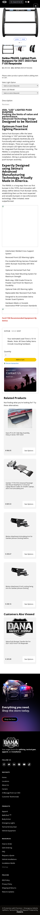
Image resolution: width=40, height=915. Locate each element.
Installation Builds (8, 863)
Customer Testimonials (10, 797)
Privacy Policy (7, 884)
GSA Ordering (7, 848)
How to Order (7, 844)
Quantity (7, 351)
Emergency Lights (8, 823)
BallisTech (6, 815)
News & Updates (8, 892)
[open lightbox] (20, 22)
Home (4, 777)
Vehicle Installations (9, 859)
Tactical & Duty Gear (9, 827)
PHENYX (20, 912)
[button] (27, 2)
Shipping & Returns (9, 888)
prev (17, 39)
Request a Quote (8, 855)
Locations (5, 781)
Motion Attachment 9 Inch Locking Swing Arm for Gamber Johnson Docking (19, 587)
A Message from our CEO (11, 793)
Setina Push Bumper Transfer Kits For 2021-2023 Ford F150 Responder (18, 642)
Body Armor (6, 819)
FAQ (3, 852)
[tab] (7, 101)
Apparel (5, 811)
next (23, 39)
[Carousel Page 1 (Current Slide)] (19, 42)
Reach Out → (10, 377)
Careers (5, 789)
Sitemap (5, 867)
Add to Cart (20, 360)
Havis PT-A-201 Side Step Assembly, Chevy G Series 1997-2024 (18, 434)
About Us (5, 785)
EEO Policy (6, 880)
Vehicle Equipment (9, 831)
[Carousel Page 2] (21, 42)
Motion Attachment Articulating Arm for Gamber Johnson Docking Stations (19, 537)
